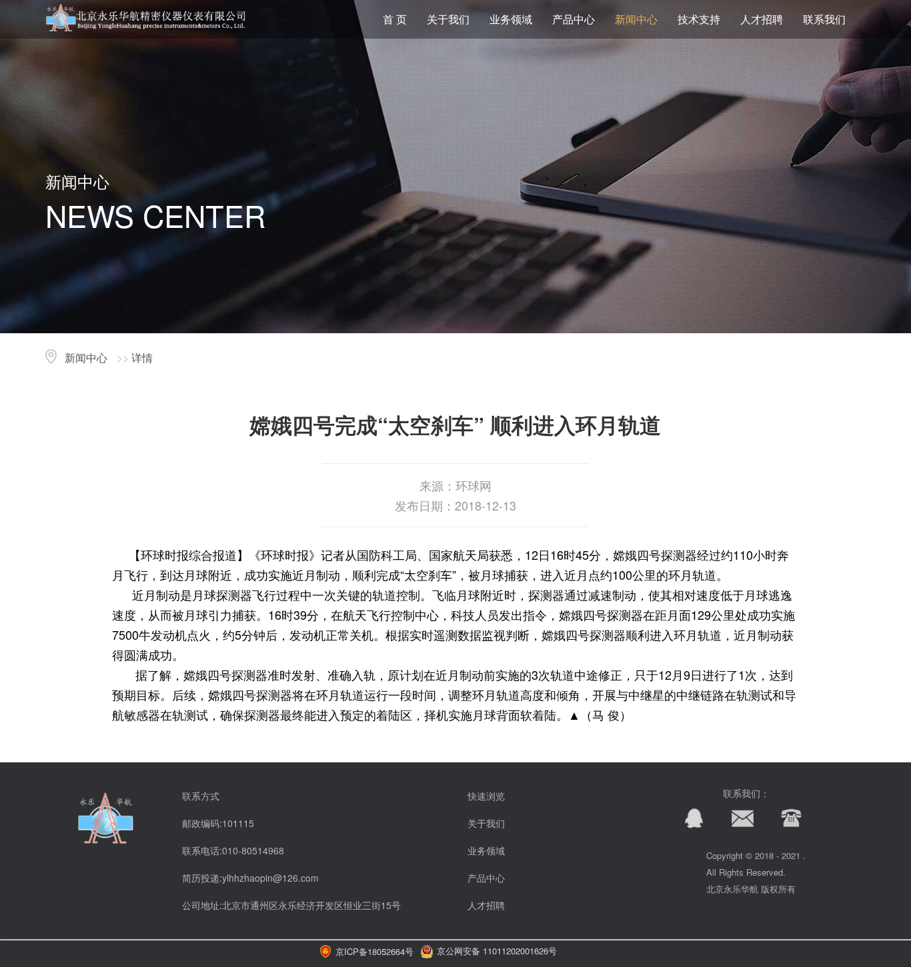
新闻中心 (636, 19)
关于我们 (448, 19)
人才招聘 (761, 19)
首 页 (395, 19)
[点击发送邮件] (736, 825)
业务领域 (511, 19)
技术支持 (699, 19)
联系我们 (824, 19)
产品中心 (573, 19)
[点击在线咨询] (687, 825)
